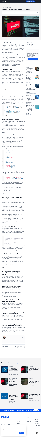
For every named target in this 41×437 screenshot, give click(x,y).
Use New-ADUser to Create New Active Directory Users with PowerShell (13, 383)
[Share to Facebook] (16, 347)
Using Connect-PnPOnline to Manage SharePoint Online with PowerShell (14, 397)
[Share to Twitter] (18, 347)
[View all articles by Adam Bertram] (4, 337)
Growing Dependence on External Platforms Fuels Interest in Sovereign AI (30, 70)
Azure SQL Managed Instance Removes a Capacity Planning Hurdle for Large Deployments (30, 99)
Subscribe (36, 410)
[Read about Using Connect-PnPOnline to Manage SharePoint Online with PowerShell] (4, 396)
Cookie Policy (5, 432)
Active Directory (12, 379)
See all (14, 362)
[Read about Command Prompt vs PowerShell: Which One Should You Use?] (24, 381)
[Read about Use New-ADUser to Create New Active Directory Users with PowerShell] (4, 381)
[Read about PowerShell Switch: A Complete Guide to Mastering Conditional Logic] (4, 369)
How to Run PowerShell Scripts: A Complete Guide (34, 369)
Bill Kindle (11, 374)
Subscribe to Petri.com (30, 1)
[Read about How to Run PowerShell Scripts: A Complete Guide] (24, 369)
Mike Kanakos (31, 400)
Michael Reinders (12, 387)
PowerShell (4, 7)
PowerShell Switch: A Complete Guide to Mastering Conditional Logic (13, 370)
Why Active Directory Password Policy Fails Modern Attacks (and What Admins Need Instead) (30, 88)
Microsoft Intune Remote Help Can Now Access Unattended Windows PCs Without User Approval (30, 109)
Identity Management (13, 378)
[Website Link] (37, 12)
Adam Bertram (10, 12)
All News (28, 65)
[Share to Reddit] (24, 347)
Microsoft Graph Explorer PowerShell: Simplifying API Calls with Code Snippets (34, 396)
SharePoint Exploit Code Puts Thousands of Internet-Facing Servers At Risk (30, 78)
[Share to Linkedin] (21, 347)
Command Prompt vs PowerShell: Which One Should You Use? (34, 381)
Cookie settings (37, 433)
